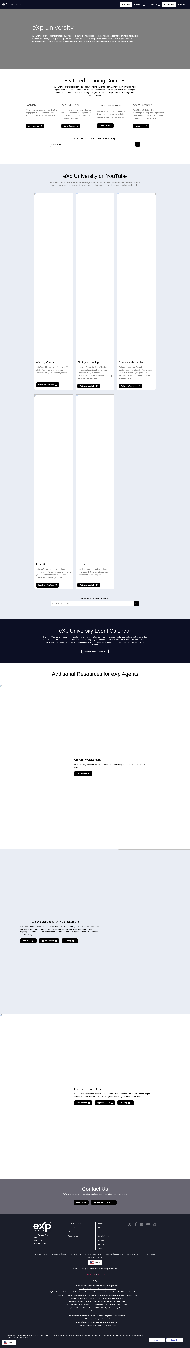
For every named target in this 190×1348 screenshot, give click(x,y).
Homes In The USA (90, 1274)
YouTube (153, 5)
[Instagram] (154, 1224)
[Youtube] (148, 1224)
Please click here (139, 1292)
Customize (174, 1340)
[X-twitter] (129, 1224)
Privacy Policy (27, 1337)
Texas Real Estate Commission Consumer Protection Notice (97, 1289)
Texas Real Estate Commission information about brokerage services (97, 1286)
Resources (169, 5)
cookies (14, 1335)
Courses (126, 5)
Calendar (138, 5)
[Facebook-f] (136, 1224)
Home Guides (101, 1274)
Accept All (157, 1340)
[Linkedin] (142, 1224)
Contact (182, 5)
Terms (18, 1337)
